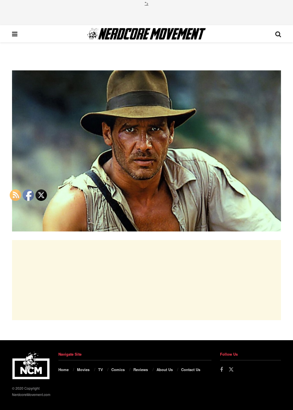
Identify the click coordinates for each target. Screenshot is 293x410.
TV (100, 369)
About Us (165, 369)
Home (63, 369)
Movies (83, 369)
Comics (118, 369)
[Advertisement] (146, 14)
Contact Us (190, 369)
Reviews (140, 369)
